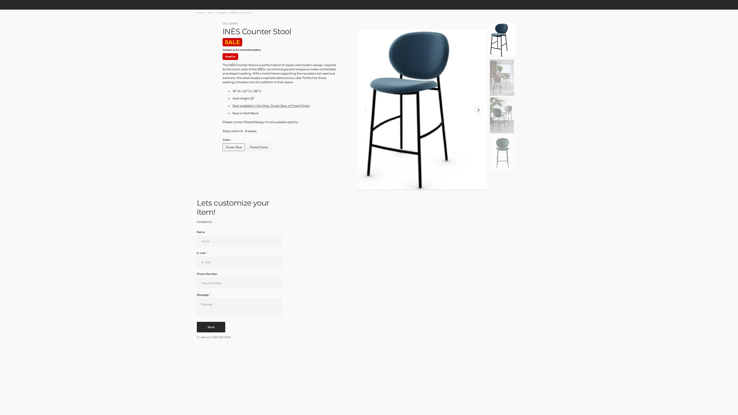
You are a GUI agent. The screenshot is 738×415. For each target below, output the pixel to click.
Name (201, 232)
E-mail (201, 253)
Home (200, 12)
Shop (210, 12)
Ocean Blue (235, 148)
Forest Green (260, 148)
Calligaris (222, 12)
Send (211, 327)
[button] (365, 110)
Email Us (230, 56)
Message (203, 295)
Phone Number (207, 274)
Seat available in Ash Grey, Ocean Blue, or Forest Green (271, 106)
